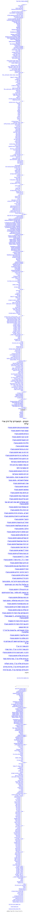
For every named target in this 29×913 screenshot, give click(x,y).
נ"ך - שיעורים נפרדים (16, 121)
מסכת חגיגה (18, 140)
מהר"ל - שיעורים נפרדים (15, 183)
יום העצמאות (17, 79)
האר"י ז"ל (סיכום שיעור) (20, 556)
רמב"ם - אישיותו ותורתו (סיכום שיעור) (16, 513)
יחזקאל (18, 116)
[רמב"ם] (19, 164)
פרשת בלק (18, 847)
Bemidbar (21, 699)
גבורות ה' (18, 176)
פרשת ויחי (18, 810)
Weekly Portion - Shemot (15, 240)
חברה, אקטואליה (16, 55)
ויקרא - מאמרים (19, 825)
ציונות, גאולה (20, 372)
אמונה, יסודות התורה (16, 49)
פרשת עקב (18, 855)
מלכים (19, 113)
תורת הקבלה (17, 340)
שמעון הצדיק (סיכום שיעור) (19, 430)
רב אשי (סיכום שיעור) (21, 486)
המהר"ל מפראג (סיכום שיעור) (18, 550)
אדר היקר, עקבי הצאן (15, 200)
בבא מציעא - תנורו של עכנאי (14, 146)
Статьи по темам (16, 252)
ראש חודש (18, 290)
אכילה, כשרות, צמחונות (15, 65)
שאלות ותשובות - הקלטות (15, 70)
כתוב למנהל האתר (19, 8)
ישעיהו (19, 114)
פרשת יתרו (18, 817)
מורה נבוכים (17, 172)
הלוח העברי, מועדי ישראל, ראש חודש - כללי (11, 74)
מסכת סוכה (18, 134)
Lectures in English (19, 46)
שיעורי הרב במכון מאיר (18, 16)
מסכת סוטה (18, 142)
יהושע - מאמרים (17, 323)
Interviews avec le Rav (15, 232)
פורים (19, 314)
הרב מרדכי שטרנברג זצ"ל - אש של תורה (15, 670)
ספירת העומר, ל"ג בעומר (15, 77)
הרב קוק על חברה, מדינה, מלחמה (13, 358)
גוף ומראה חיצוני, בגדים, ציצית (17, 381)
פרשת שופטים (17, 857)
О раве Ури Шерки (18, 403)
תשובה (19, 275)
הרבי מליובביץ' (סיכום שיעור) (19, 635)
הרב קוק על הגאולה (16, 209)
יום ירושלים (18, 82)
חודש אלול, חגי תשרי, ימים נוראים (13, 303)
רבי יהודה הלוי (20, 163)
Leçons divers (17, 45)
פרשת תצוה (18, 820)
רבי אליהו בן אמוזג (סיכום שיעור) (18, 610)
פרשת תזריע (17, 830)
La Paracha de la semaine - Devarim (12, 227)
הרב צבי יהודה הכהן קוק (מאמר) (18, 621)
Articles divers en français (14, 233)
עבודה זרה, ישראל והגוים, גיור (17, 377)
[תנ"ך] (20, 101)
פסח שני (18, 80)
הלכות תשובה (17, 170)
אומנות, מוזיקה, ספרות (18, 389)
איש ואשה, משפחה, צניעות (17, 379)
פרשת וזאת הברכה (16, 864)
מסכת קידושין (17, 145)
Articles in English (19, 234)
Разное (18, 260)
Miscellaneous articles (15, 250)
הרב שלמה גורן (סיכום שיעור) (19, 638)
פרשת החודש (20, 792)
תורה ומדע (18, 273)
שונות (19, 288)
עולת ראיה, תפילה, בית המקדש (13, 201)
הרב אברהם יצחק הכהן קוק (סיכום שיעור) (15, 613)
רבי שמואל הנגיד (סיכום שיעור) (18, 507)
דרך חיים (18, 180)
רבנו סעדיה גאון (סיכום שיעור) (19, 496)
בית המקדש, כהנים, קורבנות (14, 61)
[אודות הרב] (20, 399)
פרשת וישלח (17, 805)
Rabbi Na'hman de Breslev (14, 41)
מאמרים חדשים (20, 216)
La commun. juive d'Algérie (17, 704)
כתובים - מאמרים (16, 333)
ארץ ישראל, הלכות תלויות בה (17, 373)
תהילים (18, 118)
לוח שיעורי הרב (20, 14)
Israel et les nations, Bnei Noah (13, 37)
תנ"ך (22, 101)
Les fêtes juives (17, 22)
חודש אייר (18, 78)
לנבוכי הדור (18, 204)
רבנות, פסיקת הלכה (16, 158)
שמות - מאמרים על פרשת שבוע (13, 319)
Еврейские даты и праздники (13, 254)
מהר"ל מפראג (20, 174)
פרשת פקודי (17, 824)
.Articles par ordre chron (18, 693)
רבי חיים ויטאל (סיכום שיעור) (19, 563)
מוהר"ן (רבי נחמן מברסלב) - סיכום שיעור (15, 600)
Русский (21, 414)
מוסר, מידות (17, 51)
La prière (18, 33)
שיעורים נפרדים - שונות (18, 48)
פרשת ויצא (18, 804)
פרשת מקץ (18, 807)
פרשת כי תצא (17, 859)
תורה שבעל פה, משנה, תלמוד (17, 334)
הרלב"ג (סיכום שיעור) (21, 528)
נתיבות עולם (17, 182)
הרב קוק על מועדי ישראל (15, 207)
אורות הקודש (17, 196)
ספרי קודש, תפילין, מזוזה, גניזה (17, 384)
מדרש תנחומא (17, 127)
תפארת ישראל (17, 177)
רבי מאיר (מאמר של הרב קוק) (19, 465)
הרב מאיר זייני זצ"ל (22, 646)
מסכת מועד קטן (17, 139)
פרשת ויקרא (17, 826)
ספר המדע (18, 169)
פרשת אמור (18, 835)
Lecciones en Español (18, 47)
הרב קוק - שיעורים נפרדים (15, 211)
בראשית (18, 103)
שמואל (19, 111)
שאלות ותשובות (22, 360)
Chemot (18, 24)
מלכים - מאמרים (17, 327)
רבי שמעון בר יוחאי (22, 468)
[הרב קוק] (19, 194)
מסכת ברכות (17, 128)
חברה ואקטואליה (16, 276)
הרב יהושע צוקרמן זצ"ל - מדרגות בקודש (15, 666)
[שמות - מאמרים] (16, 811)
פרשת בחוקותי (17, 837)
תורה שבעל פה (17, 339)
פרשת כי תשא (17, 822)
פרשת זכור (21, 788)
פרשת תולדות (17, 803)
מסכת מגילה (17, 138)
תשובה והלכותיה (17, 53)
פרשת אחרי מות (17, 832)
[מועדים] (19, 289)
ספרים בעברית (20, 393)
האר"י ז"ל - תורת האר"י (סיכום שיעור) (16, 559)
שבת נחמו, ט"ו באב (16, 88)
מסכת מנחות (17, 152)
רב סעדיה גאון (20, 161)
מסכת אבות (18, 151)
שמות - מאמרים (20, 811)
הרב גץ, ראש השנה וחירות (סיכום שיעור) (15, 652)
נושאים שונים (17, 71)
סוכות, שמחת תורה (16, 308)
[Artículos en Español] (13, 263)
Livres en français (19, 394)
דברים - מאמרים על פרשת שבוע (13, 322)
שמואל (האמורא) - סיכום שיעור (18, 480)
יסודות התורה (17, 272)
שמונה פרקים (17, 165)
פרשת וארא (17, 813)
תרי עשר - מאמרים (16, 332)
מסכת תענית (17, 136)
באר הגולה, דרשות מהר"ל (15, 179)
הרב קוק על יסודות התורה (15, 354)
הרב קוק (21, 194)
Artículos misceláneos (15, 270)
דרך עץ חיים (17, 189)
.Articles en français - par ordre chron (12, 220)
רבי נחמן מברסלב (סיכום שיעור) (18, 597)
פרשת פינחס (17, 848)
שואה (19, 59)
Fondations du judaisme (15, 32)
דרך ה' (19, 186)
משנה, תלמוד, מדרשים (18, 122)
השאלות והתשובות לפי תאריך (17, 364)
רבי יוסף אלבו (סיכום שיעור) (19, 535)
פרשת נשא (18, 841)
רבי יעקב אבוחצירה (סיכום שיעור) (17, 603)
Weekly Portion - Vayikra (15, 241)
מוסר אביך (18, 202)
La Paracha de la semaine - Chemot (12, 223)
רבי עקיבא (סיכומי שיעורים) (19, 461)
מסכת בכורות (17, 153)
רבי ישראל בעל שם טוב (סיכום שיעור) (16, 566)
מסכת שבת (18, 129)
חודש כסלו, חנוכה (16, 95)
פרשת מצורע (17, 831)
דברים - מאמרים (19, 851)
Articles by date (19, 710)
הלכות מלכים (17, 171)
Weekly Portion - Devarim (14, 244)
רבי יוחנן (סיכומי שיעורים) (20, 474)
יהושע (19, 109)
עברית (21, 411)
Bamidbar (18, 27)
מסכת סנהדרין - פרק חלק (15, 148)
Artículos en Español (18, 263)
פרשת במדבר (17, 839)
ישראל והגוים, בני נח (16, 58)
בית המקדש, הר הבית (18, 375)
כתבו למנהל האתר (14, 906)
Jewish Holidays (16, 238)
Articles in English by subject (14, 235)
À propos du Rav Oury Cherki (16, 401)
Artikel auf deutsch (19, 261)
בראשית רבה (17, 124)
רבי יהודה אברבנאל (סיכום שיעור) (17, 544)
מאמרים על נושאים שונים (18, 271)
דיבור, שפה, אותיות (16, 54)
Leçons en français (19, 17)
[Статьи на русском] (14, 251)
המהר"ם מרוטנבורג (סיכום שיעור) (17, 522)
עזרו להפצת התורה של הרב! (14, 904)
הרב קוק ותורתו (20, 347)
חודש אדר (21, 786)
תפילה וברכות (20, 160)
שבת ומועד (21, 371)
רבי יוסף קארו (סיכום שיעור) (19, 547)
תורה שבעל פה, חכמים (18, 154)
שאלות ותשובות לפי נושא (18, 363)
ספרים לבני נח (20, 397)
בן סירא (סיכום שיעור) (21, 434)
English (21, 413)
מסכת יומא (18, 133)
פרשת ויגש (18, 808)
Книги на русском (19, 396)
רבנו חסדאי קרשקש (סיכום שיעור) (17, 532)
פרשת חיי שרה (17, 801)
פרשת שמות (17, 812)
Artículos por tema (16, 264)
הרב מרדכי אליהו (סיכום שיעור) (18, 655)
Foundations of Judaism (15, 246)
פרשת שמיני (17, 829)
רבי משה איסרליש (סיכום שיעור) (18, 553)
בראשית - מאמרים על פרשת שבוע (13, 317)
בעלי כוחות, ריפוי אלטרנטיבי (17, 387)
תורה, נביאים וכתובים (21, 793)
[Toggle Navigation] (27, 2)
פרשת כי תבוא (17, 860)
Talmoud (18, 30)
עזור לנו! (21, 6)
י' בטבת (18, 96)
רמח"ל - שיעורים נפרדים (15, 190)
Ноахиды (18, 259)
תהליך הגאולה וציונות (16, 57)
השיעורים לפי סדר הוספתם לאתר (16, 12)
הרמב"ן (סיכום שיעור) (21, 519)
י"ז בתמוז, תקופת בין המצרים (14, 300)
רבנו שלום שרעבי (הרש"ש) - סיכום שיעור (15, 581)
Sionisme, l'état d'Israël (15, 34)
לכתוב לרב (23, 407)
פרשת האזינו (17, 863)
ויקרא (19, 105)
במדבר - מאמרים (19, 838)
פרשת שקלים (20, 787)
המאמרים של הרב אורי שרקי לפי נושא (15, 215)
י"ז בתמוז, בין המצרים (16, 85)
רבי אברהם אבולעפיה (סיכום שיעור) (17, 525)
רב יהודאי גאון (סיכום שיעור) (19, 493)
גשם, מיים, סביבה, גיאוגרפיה (14, 67)
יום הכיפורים (17, 92)
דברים (19, 108)
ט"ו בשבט (18, 97)
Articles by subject (19, 708)
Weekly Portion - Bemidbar (14, 242)
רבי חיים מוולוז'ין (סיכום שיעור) (18, 589)
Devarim (18, 28)
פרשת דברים (17, 853)
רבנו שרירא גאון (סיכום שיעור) (18, 499)
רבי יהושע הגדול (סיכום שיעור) (18, 458)
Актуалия (18, 258)
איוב (19, 120)
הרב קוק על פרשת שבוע (15, 205)
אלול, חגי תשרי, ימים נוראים (17, 776)
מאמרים (24, 214)
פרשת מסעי (18, 850)
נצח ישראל (18, 178)
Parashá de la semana (15, 266)
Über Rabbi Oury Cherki (17, 406)
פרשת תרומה (17, 819)
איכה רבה (18, 126)
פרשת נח (18, 798)
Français (21, 412)
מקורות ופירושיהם (19, 366)
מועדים (21, 289)
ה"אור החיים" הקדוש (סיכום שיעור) (17, 572)
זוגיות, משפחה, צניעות (15, 62)
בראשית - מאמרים (19, 795)
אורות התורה (17, 197)
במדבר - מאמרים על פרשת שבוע (13, 321)
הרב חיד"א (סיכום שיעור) (20, 578)
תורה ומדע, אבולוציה (16, 52)
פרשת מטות (17, 849)
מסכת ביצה (18, 135)
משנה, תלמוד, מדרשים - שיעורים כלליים (12, 123)
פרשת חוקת (17, 845)
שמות (19, 104)
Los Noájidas (17, 269)
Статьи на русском (19, 251)
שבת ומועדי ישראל (19, 72)
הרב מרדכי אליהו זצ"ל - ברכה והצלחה (16, 663)
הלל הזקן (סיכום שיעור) (21, 443)
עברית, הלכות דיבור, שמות (17, 368)
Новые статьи (17, 253)
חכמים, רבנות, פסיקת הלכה (17, 369)
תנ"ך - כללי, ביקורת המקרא (14, 102)
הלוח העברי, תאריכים (18, 388)
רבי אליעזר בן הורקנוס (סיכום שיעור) (17, 455)
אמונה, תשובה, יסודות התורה (17, 365)
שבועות (18, 83)
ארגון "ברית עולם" (22, 408)
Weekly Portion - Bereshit (14, 239)
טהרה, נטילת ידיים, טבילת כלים (16, 383)
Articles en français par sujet (14, 219)
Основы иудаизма (16, 257)
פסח (19, 76)
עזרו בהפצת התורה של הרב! (22, 677)
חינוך (19, 64)
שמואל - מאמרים (16, 326)
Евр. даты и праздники (17, 727)
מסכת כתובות (17, 141)
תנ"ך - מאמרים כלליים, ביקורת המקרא (12, 316)
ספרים (24, 391)
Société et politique (16, 35)
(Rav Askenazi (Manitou (15, 43)
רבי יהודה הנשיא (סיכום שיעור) (18, 471)
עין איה (18, 198)
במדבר (19, 107)
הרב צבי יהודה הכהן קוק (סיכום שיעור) (16, 624)
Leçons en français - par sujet (14, 18)
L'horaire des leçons (16, 21)
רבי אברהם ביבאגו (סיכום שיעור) (18, 538)
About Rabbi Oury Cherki (17, 402)
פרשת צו (18, 828)
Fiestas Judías (17, 267)
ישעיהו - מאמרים (16, 328)
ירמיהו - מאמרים (17, 329)
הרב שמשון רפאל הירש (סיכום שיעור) (16, 607)
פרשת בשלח (17, 816)
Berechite (18, 23)
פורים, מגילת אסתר (16, 99)
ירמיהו (19, 115)
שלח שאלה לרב (20, 362)
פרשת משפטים (17, 818)
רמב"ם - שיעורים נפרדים (15, 173)
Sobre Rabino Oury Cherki (17, 404)
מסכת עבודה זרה (16, 149)
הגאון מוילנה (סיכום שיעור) (20, 575)
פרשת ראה (18, 856)
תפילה (22, 341)
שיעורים (24, 10)
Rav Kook (18, 42)
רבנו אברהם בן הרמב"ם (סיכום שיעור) (16, 516)
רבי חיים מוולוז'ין (19, 192)
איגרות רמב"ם (17, 167)
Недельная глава (16, 256)
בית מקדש (21, 751)
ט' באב (18, 86)
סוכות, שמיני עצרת (16, 93)
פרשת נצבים (17, 861)
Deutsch (21, 417)
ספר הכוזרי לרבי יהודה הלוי (17, 343)
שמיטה (18, 279)
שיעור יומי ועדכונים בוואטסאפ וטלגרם (15, 15)
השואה (18, 282)
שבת (19, 73)
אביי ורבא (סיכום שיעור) (20, 483)
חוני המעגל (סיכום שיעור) (20, 440)
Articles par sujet (19, 692)
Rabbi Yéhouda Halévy (15, 39)
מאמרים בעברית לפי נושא (20, 688)
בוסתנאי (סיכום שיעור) (21, 489)
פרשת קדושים (17, 833)
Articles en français (19, 217)
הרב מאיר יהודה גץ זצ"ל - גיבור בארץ (16, 649)
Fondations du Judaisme (15, 228)
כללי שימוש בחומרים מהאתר (17, 9)
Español (21, 415)
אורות (19, 195)
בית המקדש (18, 278)
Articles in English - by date (14, 236)
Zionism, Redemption (15, 247)
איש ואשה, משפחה (16, 284)
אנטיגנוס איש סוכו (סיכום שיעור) (18, 427)
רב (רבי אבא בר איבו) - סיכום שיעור (17, 477)
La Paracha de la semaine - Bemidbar (12, 226)
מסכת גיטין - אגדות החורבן (14, 144)
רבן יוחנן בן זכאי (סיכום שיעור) (18, 452)
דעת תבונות (18, 188)
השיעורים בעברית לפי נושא (17, 11)
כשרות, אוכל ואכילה (19, 382)
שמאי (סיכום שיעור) (22, 446)
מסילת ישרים (17, 185)
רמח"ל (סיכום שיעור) (21, 569)
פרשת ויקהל (17, 823)
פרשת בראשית (17, 797)
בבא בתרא (18, 147)
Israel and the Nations (15, 248)
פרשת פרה (21, 791)
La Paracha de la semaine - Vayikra (12, 225)
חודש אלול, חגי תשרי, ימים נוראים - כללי (12, 89)
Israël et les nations (19, 702)
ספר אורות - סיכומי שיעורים (14, 348)
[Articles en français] (17, 691)
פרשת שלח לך (17, 843)
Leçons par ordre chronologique (13, 20)
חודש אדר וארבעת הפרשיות (14, 98)
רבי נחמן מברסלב (19, 191)
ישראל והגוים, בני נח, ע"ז (18, 754)
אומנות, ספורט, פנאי (16, 68)
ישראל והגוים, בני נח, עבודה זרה (13, 281)
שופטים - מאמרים (16, 325)
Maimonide (18, 40)
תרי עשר (18, 117)
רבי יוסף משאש (23, 627)
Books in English (19, 395)
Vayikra (18, 26)
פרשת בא (18, 814)
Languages (23, 409)
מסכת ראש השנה (16, 132)
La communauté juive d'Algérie (13, 230)
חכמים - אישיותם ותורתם (15, 159)
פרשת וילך (18, 862)
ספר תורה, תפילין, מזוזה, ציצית (14, 66)
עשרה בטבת (17, 310)
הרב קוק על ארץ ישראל (15, 210)
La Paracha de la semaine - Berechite (12, 222)
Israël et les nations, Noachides (13, 229)
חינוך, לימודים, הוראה (18, 378)
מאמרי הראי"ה (17, 203)
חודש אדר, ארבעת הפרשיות (14, 313)
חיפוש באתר (20, 5)
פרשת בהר (18, 836)
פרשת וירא (18, 800)
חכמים (19, 338)
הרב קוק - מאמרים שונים (15, 359)
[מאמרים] (21, 214)
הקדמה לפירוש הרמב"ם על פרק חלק (12, 166)
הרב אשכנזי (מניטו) (19, 213)
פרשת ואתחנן (17, 854)
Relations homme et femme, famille (12, 36)
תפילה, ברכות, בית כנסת (18, 370)
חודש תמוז (18, 84)
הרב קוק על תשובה (16, 208)
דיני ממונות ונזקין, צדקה (18, 385)
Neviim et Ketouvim (16, 29)
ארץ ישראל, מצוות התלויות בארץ (13, 60)
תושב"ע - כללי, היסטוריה (15, 155)
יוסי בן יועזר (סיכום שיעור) (20, 437)
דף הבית (24, 4)
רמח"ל (21, 184)
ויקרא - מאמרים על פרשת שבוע (13, 320)
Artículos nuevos (16, 265)
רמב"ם (21, 164)
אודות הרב (23, 399)
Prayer (19, 245)
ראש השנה (18, 90)
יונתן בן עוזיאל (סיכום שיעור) (19, 449)
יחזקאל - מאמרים (16, 331)
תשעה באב (18, 301)
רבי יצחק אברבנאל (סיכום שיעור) (18, 541)
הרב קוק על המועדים (16, 353)
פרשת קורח (18, 844)
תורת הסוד (18, 157)
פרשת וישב (18, 806)
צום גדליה (18, 91)
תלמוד (19, 337)
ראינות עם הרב (17, 286)
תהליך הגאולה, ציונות (16, 277)
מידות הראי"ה (17, 351)
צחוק (19, 285)
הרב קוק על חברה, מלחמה (17, 900)
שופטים (18, 110)
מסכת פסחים (17, 130)
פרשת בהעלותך (17, 842)
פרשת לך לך (17, 799)
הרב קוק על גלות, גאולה (15, 357)
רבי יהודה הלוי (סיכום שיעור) (19, 510)
